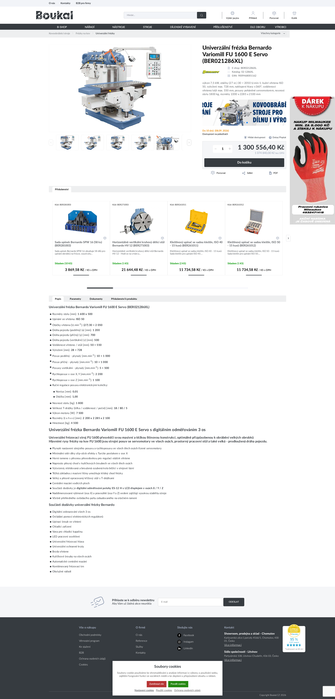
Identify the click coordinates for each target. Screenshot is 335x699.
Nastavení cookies (144, 690)
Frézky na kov (83, 33)
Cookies (83, 664)
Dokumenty (96, 299)
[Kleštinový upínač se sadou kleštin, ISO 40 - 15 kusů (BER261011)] (196, 222)
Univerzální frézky (105, 33)
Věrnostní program (89, 641)
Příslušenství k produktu (124, 299)
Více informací (233, 645)
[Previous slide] (51, 142)
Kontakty (65, 3)
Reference (141, 641)
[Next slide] (189, 142)
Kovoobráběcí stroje (59, 33)
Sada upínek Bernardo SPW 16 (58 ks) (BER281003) (78, 244)
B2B (81, 652)
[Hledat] (201, 15)
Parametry (75, 299)
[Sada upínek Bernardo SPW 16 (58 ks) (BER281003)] (81, 222)
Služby (139, 647)
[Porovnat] (104, 238)
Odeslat (234, 602)
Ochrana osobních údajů (92, 658)
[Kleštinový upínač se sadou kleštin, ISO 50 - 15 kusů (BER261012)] (254, 222)
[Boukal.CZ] (54, 15)
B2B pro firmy (83, 3)
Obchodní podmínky (90, 635)
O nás (52, 3)
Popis (58, 299)
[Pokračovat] (288, 238)
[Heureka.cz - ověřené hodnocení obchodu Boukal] (294, 651)
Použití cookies (164, 690)
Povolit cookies (178, 684)
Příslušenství (62, 189)
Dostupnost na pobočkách (215, 134)
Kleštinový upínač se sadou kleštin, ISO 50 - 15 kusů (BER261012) (254, 244)
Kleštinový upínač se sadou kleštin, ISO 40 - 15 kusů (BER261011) (196, 244)
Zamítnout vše (156, 684)
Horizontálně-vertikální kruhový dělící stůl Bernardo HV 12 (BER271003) (138, 244)
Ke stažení (84, 647)
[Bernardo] (211, 72)
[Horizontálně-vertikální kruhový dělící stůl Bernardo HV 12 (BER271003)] (138, 222)
